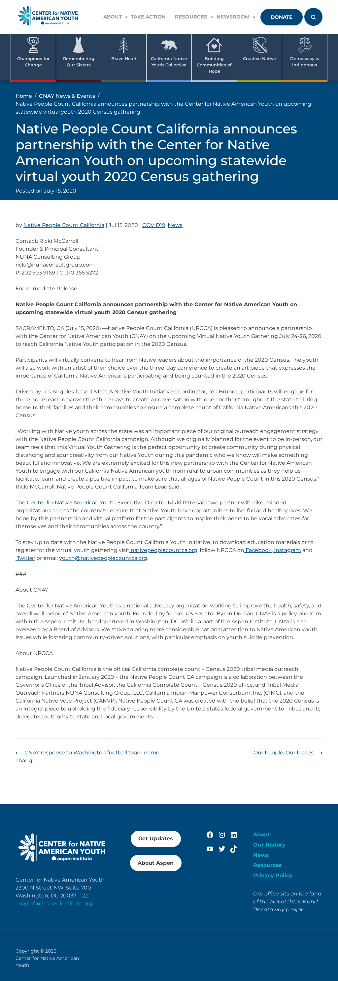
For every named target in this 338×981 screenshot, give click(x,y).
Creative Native (259, 58)
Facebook (258, 550)
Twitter (25, 558)
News (175, 225)
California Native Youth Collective (169, 61)
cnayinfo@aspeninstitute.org (54, 903)
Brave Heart (124, 58)
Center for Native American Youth (71, 502)
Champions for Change (33, 61)
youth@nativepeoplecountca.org (103, 558)
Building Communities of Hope (214, 65)
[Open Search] (313, 17)
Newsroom (233, 17)
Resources (191, 17)
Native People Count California (63, 225)
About (112, 17)
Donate (281, 17)
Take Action (148, 17)
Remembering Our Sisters (78, 61)
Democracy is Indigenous (304, 61)
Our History (269, 845)
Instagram (287, 550)
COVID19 (153, 225)
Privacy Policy (272, 875)
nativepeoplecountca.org (163, 550)
